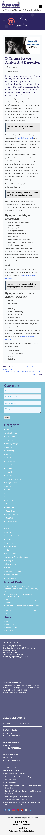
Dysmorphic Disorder (13, 479)
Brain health (9, 440)
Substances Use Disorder (14, 571)
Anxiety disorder (11, 433)
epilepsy (8, 486)
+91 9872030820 (15, 760)
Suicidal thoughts (11, 575)
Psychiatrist (9, 539)
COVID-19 (9, 454)
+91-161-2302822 (9, 654)
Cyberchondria (10, 458)
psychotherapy (10, 546)
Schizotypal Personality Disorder (17, 557)
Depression (9, 472)
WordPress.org (10, 630)
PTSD (7, 550)
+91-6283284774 (10, 10)
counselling (9, 451)
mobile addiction (11, 514)
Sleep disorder (10, 564)
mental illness (10, 511)
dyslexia (8, 475)
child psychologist (12, 444)
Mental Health (10, 507)
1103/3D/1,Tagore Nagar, (12, 646)
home (7, 497)
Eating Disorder (11, 483)
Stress (7, 568)
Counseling (9, 447)
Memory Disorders (12, 504)
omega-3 (8, 532)
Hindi (7, 493)
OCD (7, 529)
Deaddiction (9, 465)
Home (19, 25)
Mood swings (10, 518)
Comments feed (11, 627)
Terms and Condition (21, 824)
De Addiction (10, 461)
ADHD (7, 429)
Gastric (7, 490)
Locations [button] (8, 767)
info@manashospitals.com (31, 10)
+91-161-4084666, (13, 690)
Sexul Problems (10, 782)
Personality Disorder (12, 536)
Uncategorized (10, 578)
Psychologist (9, 543)
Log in (7, 621)
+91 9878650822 (13, 652)
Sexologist (9, 560)
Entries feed (9, 624)
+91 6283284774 (22, 723)
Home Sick (9, 500)
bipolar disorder (11, 436)
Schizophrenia (10, 553)
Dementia (8, 468)
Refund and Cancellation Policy (21, 831)
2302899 (20, 654)
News (7, 525)
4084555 (24, 690)
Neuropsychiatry (11, 521)
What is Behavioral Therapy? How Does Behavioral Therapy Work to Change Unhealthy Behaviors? (21, 588)
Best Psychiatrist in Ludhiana (15, 774)
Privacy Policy (21, 828)
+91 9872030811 (14, 748)
